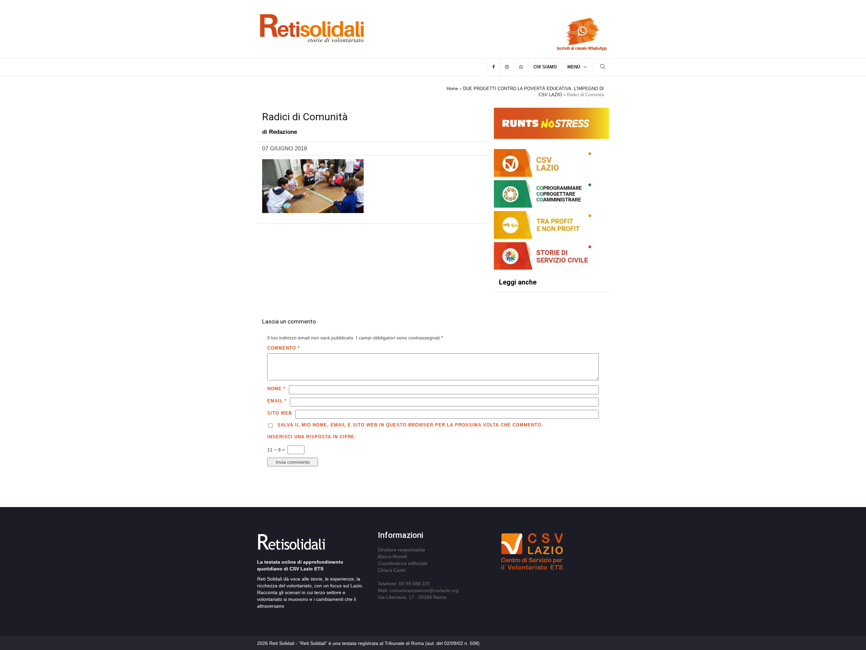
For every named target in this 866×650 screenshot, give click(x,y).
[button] (603, 68)
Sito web (279, 413)
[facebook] (493, 67)
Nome (276, 388)
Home (452, 88)
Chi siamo (545, 66)
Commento (283, 348)
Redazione (283, 132)
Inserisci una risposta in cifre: (311, 436)
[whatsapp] (521, 67)
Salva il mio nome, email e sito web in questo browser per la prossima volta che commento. (410, 424)
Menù (573, 66)
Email (277, 400)
